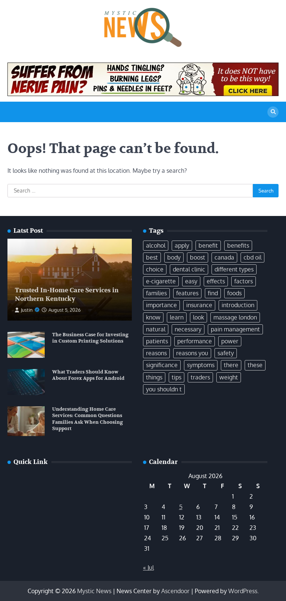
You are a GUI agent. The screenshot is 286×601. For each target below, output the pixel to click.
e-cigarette (161, 281)
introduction (238, 305)
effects (216, 281)
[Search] (273, 112)
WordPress (242, 591)
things (154, 377)
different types (234, 269)
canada (224, 257)
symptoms (200, 365)
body (174, 257)
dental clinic (189, 269)
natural (155, 329)
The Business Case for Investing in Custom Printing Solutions (90, 338)
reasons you (192, 353)
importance (161, 305)
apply (182, 245)
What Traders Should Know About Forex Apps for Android (88, 375)
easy (191, 281)
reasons (156, 353)
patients (157, 341)
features (187, 293)
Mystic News (94, 591)
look (198, 317)
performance (194, 341)
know (153, 317)
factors (243, 281)
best (152, 257)
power (229, 341)
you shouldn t (164, 389)
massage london (235, 317)
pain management (235, 329)
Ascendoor (175, 591)
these (255, 365)
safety (225, 353)
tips (176, 377)
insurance (199, 305)
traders (200, 377)
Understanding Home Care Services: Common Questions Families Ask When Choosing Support (87, 419)
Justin (27, 310)
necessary (188, 329)
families (156, 293)
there (231, 365)
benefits (238, 245)
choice (154, 269)
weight (228, 377)
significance (162, 365)
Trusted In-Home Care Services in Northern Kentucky (67, 294)
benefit (208, 245)
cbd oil (252, 257)
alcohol (155, 245)
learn (177, 317)
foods (234, 293)
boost (197, 257)
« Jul (148, 567)
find (213, 293)
